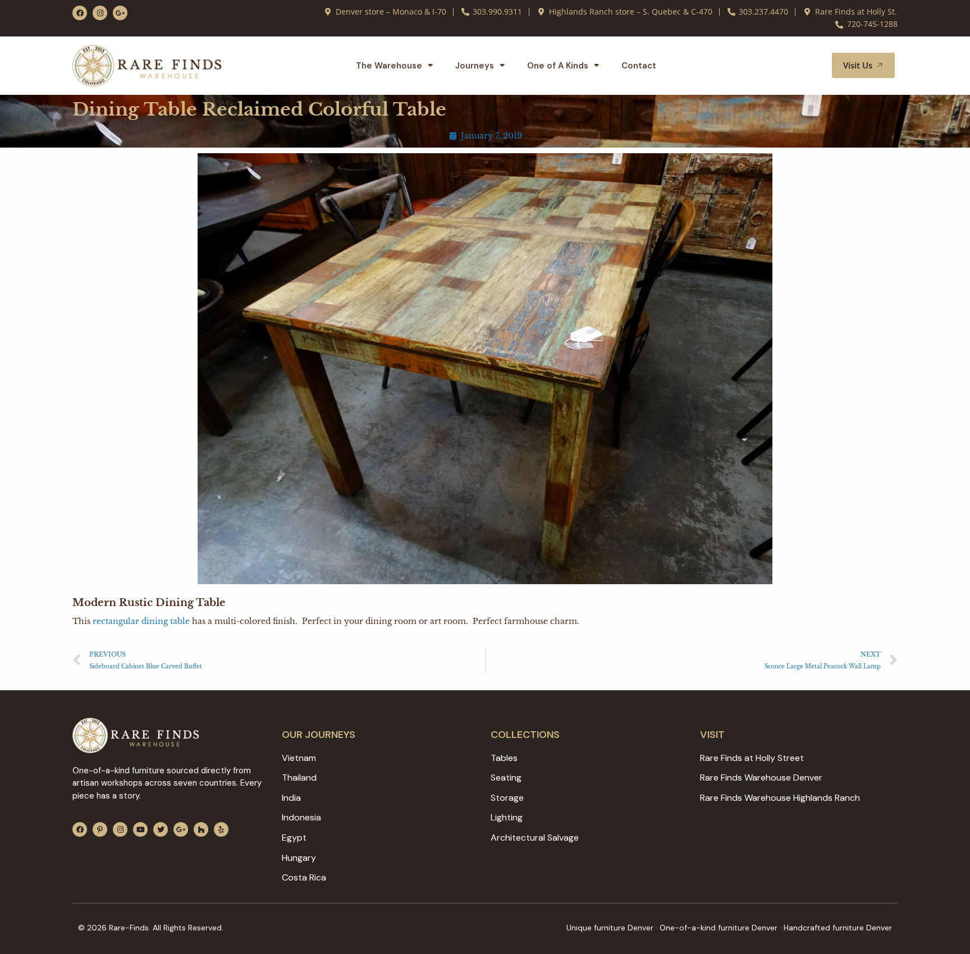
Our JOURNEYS (318, 734)
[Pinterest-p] (100, 829)
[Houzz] (201, 829)
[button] (810, 65)
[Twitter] (160, 829)
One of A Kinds (557, 65)
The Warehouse (389, 65)
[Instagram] (100, 13)
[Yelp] (221, 829)
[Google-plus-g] (120, 13)
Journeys (474, 65)
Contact (638, 65)
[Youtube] (140, 829)
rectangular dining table (141, 621)
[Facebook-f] (79, 13)
